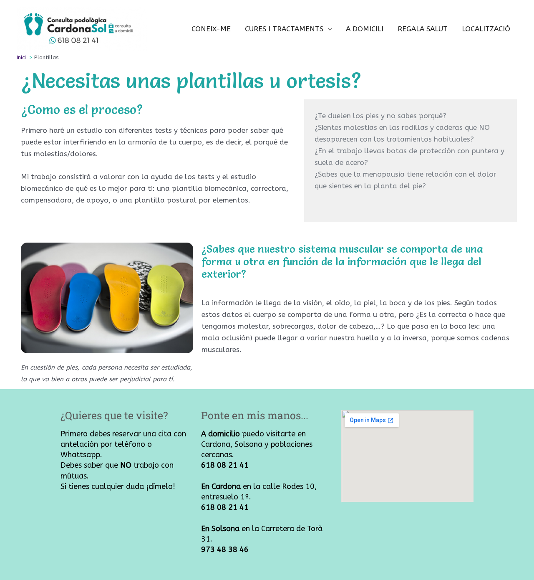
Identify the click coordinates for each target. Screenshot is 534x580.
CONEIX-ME (211, 29)
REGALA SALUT (423, 29)
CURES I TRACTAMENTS (284, 29)
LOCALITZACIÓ (486, 29)
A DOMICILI (364, 29)
